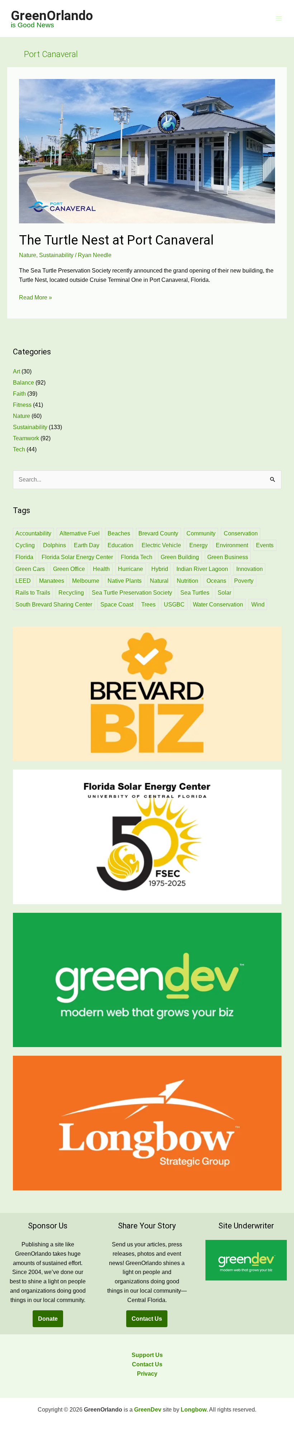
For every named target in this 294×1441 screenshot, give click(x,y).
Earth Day (86, 545)
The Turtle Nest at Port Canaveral (116, 240)
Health (101, 569)
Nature (27, 255)
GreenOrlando (52, 15)
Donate (48, 1319)
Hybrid (159, 569)
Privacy (147, 1374)
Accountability (33, 533)
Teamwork (26, 438)
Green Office (69, 569)
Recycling (71, 593)
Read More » (35, 298)
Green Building (180, 557)
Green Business (227, 557)
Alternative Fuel (80, 533)
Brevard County (158, 533)
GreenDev (147, 1410)
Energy (198, 545)
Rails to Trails (32, 593)
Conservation (241, 533)
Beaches (119, 533)
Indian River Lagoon (202, 569)
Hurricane (130, 569)
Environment (232, 545)
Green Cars (30, 569)
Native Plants (125, 581)
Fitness (22, 405)
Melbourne (85, 581)
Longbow (194, 1410)
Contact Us (147, 1319)
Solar (224, 593)
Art (16, 371)
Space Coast (116, 604)
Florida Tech (136, 557)
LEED (23, 581)
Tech (19, 449)
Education (120, 545)
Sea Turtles (194, 593)
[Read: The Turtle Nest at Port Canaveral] (147, 151)
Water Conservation (218, 604)
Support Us (147, 1355)
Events (265, 545)
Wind (258, 604)
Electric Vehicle (161, 545)
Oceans (216, 581)
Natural (159, 581)
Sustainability (56, 255)
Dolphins (54, 545)
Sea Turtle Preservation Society (132, 593)
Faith (19, 394)
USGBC (174, 604)
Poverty (243, 581)
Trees (148, 604)
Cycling (25, 545)
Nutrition (187, 581)
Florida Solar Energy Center (77, 557)
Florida (24, 557)
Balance (23, 383)
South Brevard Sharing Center (53, 604)
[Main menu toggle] (279, 18)
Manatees (51, 581)
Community (200, 533)
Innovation (249, 569)
